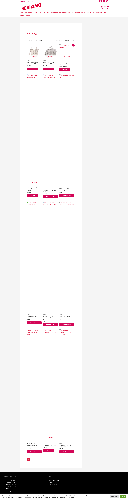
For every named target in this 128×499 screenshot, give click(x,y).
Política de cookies (11, 488)
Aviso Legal (9, 491)
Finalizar (22, 15)
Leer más (32, 69)
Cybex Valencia (98, 12)
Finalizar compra (52, 484)
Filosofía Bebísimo (11, 480)
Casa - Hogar (42, 12)
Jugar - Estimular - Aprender (78, 12)
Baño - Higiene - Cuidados (31, 12)
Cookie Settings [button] (114, 496)
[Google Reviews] (107, 1)
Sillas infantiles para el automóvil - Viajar (60, 12)
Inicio (28, 30)
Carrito (50, 482)
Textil (88, 12)
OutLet (92, 12)
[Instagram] (100, 1)
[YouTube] (104, 1)
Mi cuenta (28, 15)
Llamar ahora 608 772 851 (26, 1)
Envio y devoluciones (11, 486)
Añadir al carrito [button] (50, 197)
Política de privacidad (11, 484)
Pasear (48, 12)
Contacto (8, 493)
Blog (105, 12)
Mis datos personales (53, 480)
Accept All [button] (123, 496)
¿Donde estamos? (10, 482)
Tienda (21, 12)
